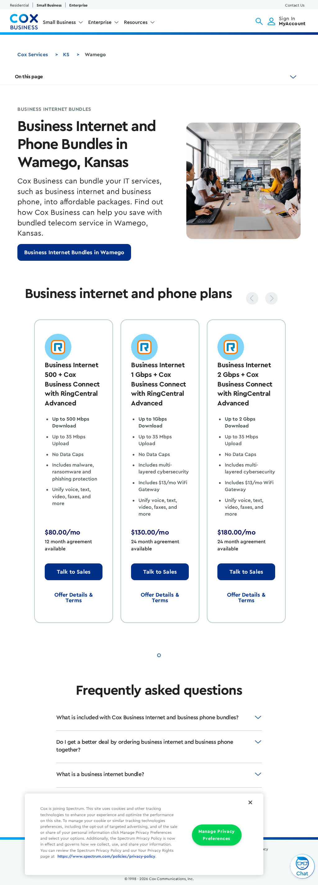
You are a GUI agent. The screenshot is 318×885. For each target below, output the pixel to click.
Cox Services (32, 54)
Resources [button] (136, 22)
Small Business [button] (59, 22)
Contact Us (294, 5)
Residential (19, 5)
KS (66, 54)
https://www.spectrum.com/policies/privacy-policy (106, 856)
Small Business (49, 5)
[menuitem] (63, 23)
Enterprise (78, 5)
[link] (74, 252)
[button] (259, 21)
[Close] (250, 802)
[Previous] (252, 298)
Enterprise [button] (99, 22)
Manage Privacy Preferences (216, 835)
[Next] (271, 298)
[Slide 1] (159, 654)
